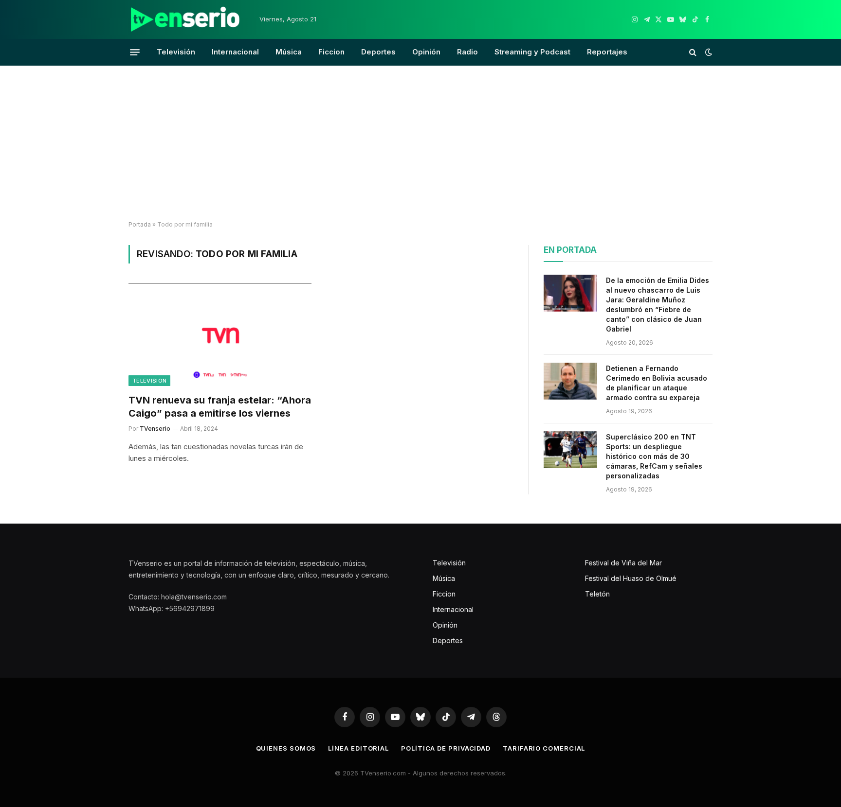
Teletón (597, 594)
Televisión (176, 51)
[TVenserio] (185, 19)
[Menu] (135, 52)
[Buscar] (692, 52)
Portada (139, 224)
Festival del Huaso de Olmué (630, 578)
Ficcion (331, 51)
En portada (570, 250)
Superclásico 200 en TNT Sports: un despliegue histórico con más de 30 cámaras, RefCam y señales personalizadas (654, 456)
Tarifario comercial (544, 748)
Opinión (426, 51)
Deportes (378, 51)
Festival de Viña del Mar (623, 563)
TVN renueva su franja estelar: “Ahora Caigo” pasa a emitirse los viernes (219, 406)
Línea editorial (358, 748)
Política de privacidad (446, 748)
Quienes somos (286, 748)
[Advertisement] (420, 143)
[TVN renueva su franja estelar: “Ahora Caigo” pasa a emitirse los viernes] (219, 334)
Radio (467, 51)
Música (288, 51)
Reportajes (607, 51)
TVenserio (155, 428)
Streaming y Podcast (532, 51)
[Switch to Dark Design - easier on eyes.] (708, 52)
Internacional (235, 51)
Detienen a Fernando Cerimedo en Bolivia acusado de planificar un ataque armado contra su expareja (656, 383)
